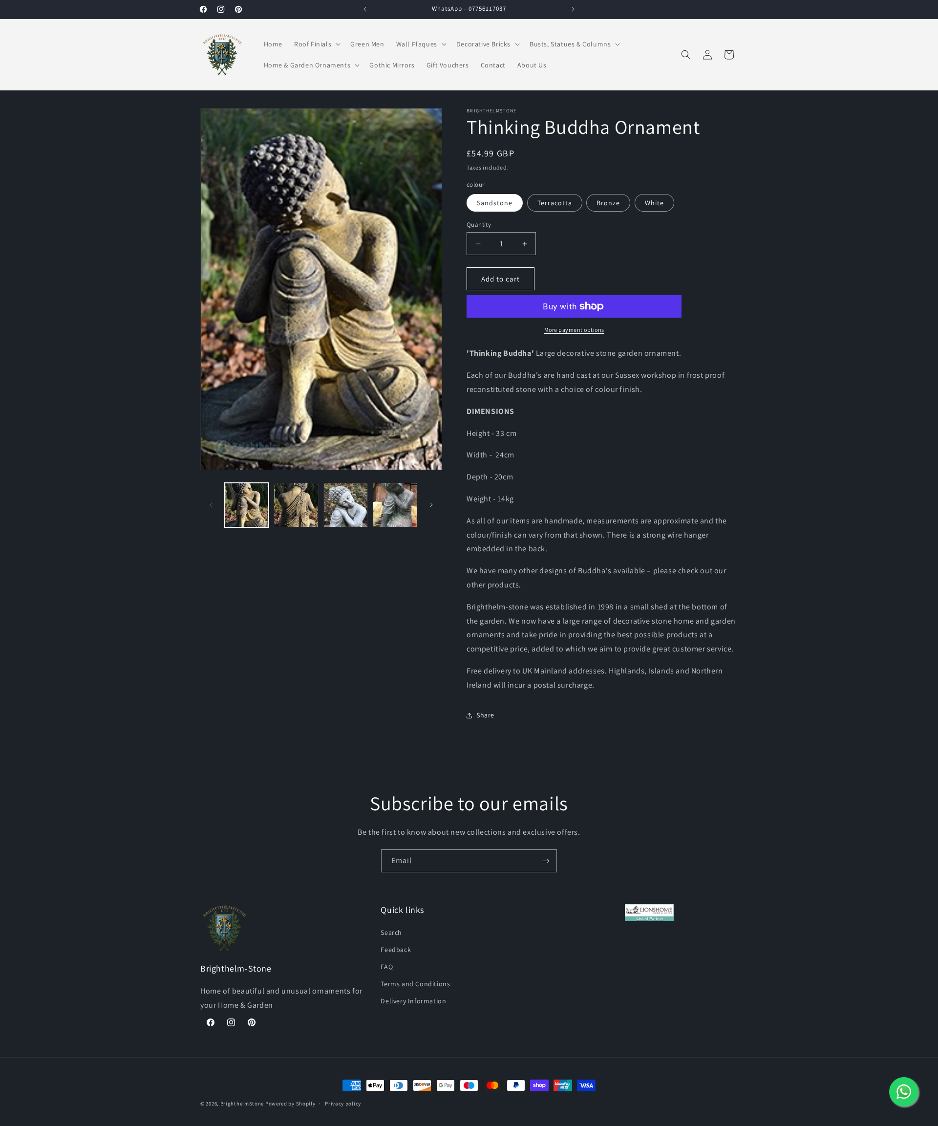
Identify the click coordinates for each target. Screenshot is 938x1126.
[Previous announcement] (365, 9)
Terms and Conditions (415, 983)
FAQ (387, 966)
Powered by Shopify (290, 1103)
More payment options (574, 329)
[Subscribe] (545, 860)
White (654, 202)
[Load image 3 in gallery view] (345, 505)
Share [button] (485, 715)
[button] (316, 44)
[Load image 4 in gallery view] (395, 505)
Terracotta (554, 202)
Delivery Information (413, 1000)
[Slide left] (211, 505)
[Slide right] (431, 505)
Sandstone (494, 202)
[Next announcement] (573, 9)
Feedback (396, 949)
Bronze (608, 202)
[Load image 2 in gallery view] (296, 505)
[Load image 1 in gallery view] (246, 505)
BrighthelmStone (242, 1103)
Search (391, 932)
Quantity (479, 224)
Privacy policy (343, 1103)
